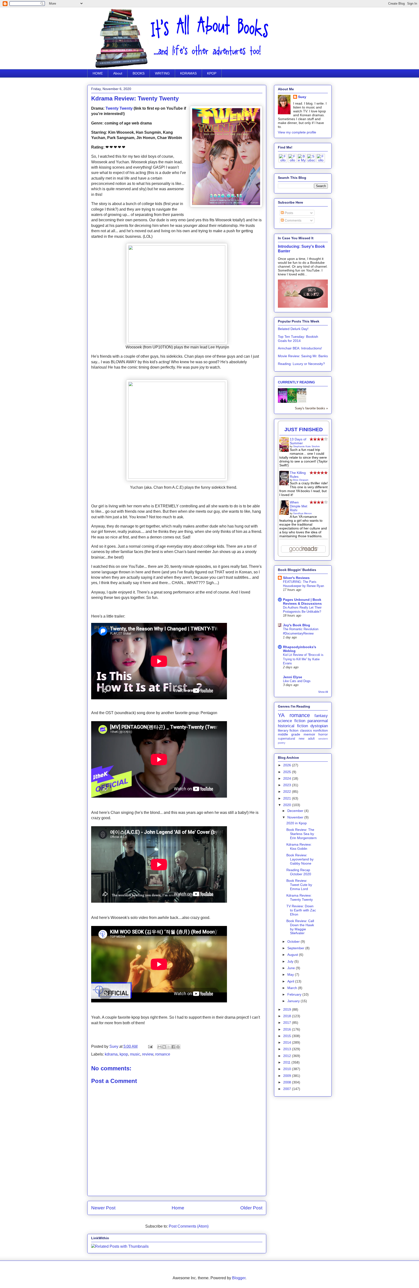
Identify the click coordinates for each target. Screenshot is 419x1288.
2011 (287, 1062)
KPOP (211, 73)
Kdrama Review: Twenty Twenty (299, 897)
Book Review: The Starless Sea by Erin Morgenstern (301, 834)
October (294, 941)
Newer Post (103, 1207)
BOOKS (139, 73)
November (295, 817)
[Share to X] (168, 1046)
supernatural (286, 738)
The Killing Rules (298, 475)
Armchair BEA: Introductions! (300, 348)
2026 (287, 765)
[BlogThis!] (164, 1046)
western (323, 738)
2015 (287, 1036)
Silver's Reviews (296, 578)
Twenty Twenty (119, 108)
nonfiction (320, 730)
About (117, 73)
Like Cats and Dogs (297, 681)
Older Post (251, 1207)
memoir (309, 734)
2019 (287, 1009)
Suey (114, 1046)
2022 (287, 791)
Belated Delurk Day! (293, 329)
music (135, 1054)
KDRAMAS (188, 73)
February (294, 994)
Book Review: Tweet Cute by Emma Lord (299, 885)
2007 (287, 1089)
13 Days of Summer (298, 441)
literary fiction (288, 730)
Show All (323, 691)
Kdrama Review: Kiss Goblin (299, 846)
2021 (287, 798)
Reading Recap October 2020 (298, 872)
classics (306, 730)
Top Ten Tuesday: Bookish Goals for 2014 (298, 339)
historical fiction (293, 726)
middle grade (289, 734)
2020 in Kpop (296, 823)
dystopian (319, 726)
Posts (288, 213)
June (291, 968)
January (294, 1001)
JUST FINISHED (303, 429)
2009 (287, 1076)
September (296, 948)
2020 (287, 805)
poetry (281, 742)
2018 (287, 1016)
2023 (287, 785)
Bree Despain (300, 480)
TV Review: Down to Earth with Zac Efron (301, 910)
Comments (292, 220)
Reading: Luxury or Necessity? (301, 364)
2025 (287, 772)
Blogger (238, 1278)
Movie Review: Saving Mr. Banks (303, 356)
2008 (287, 1082)
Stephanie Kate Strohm (306, 446)
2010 (287, 1069)
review (147, 1054)
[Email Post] (149, 1046)
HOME (98, 73)
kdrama (111, 1054)
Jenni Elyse (292, 677)
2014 (287, 1042)
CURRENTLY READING (296, 382)
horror (323, 734)
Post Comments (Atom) (189, 1226)
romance (162, 1054)
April (291, 981)
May (291, 974)
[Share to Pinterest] (178, 1046)
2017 (287, 1022)
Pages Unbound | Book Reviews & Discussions (302, 601)
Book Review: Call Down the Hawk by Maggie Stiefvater (300, 927)
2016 (287, 1029)
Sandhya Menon (302, 513)
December (295, 811)
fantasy (321, 715)
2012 (287, 1056)
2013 (287, 1049)
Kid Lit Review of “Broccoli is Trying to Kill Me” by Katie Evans (303, 659)
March (292, 988)
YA (281, 715)
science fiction (291, 720)
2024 (287, 778)
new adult (307, 738)
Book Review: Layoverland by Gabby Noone (300, 859)
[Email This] (159, 1046)
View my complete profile (297, 132)
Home (178, 1207)
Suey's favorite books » (311, 408)
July (290, 961)
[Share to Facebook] (173, 1046)
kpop (124, 1054)
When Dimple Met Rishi (298, 506)
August (293, 955)
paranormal (317, 720)
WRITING (162, 73)
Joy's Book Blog (296, 625)
